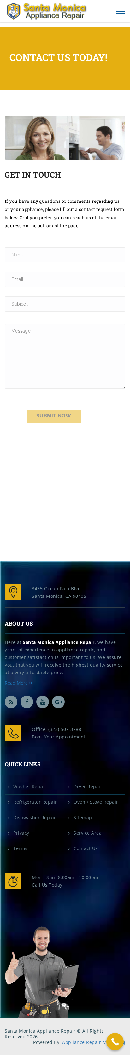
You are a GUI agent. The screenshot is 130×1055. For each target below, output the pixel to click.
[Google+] (58, 702)
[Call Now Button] (115, 1041)
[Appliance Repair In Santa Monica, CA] (46, 11)
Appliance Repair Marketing (93, 1042)
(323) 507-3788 (64, 729)
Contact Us (86, 848)
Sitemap (83, 817)
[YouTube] (42, 702)
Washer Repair (30, 787)
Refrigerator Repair (35, 802)
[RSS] (11, 702)
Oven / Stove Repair (96, 802)
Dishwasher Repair (34, 817)
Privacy (21, 833)
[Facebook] (27, 702)
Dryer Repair (88, 787)
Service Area (88, 833)
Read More (17, 683)
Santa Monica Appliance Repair (59, 642)
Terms (20, 848)
